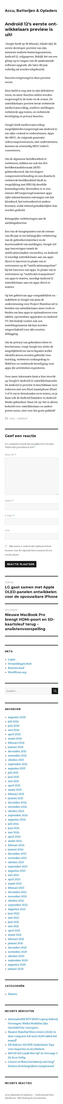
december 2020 (17, 947)
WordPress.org (17, 672)
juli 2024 (13, 823)
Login (11, 659)
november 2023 (17, 857)
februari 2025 (16, 793)
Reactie (10, 454)
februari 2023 (16, 887)
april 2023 (14, 879)
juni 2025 (13, 776)
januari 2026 (15, 747)
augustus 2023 (16, 870)
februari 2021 (16, 939)
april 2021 (14, 930)
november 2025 (17, 755)
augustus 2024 (17, 819)
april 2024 (14, 836)
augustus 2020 (17, 964)
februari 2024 (16, 845)
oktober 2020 (16, 956)
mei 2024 (13, 832)
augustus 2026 (17, 717)
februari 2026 (16, 742)
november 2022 (17, 896)
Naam (9, 500)
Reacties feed (16, 667)
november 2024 (17, 806)
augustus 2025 (16, 768)
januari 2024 (15, 849)
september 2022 (18, 904)
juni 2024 (13, 828)
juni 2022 (13, 913)
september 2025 (17, 764)
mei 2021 (13, 926)
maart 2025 (15, 789)
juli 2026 (13, 721)
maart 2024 (15, 840)
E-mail (10, 515)
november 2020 (17, 951)
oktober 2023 (16, 862)
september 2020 (18, 960)
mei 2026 (13, 729)
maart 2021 (14, 934)
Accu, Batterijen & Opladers (31, 11)
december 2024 (17, 802)
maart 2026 (15, 738)
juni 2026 (13, 725)
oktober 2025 (16, 759)
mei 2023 (13, 875)
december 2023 (17, 853)
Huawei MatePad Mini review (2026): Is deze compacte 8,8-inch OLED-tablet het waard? (32, 1036)
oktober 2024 (16, 811)
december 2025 (17, 751)
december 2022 (17, 892)
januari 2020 (16, 968)
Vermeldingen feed (19, 663)
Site (7, 530)
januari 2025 (15, 798)
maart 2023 (15, 883)
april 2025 (14, 785)
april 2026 (14, 734)
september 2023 (17, 866)
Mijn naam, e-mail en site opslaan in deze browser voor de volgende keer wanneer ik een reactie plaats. (28, 550)
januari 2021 (15, 943)
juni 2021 (13, 921)
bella (12, 418)
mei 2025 (13, 781)
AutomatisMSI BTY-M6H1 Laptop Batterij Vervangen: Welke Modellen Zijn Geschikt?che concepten (33, 1023)
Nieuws (12, 994)
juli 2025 (13, 772)
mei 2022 (13, 917)
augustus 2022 (17, 909)
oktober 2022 (16, 900)
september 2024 (18, 815)
